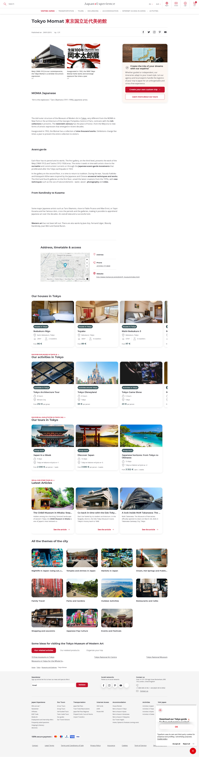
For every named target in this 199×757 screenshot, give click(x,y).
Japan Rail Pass (78, 706)
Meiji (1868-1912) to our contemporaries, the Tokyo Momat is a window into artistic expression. (48, 74)
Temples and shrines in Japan (80, 571)
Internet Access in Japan (133, 11)
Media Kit (35, 717)
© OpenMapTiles (68, 279)
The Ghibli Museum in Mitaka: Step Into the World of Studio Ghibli (52, 513)
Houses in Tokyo (41, 327)
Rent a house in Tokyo (120, 709)
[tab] (44, 650)
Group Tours (61, 709)
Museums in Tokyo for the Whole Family (48, 661)
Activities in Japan (148, 706)
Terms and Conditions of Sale (72, 745)
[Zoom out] (87, 263)
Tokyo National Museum (156, 657)
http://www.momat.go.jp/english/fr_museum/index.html (118, 277)
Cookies (125, 745)
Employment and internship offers (42, 720)
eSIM (98, 709)
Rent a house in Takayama (121, 717)
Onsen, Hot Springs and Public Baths (152, 571)
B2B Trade (35, 714)
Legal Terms (49, 745)
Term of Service (140, 745)
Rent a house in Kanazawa (121, 714)
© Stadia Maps (58, 279)
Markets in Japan (109, 571)
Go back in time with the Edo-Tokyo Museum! (97, 513)
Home (33, 667)
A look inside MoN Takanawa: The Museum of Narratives (141, 513)
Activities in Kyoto (148, 711)
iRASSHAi (35, 728)
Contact (35, 745)
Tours (81, 11)
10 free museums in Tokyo (43, 657)
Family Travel (38, 601)
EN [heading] (150, 4)
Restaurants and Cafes (147, 601)
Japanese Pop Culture (77, 631)
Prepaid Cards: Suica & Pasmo (83, 714)
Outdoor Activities (110, 601)
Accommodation (110, 11)
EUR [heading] (157, 4)
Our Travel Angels (118, 720)
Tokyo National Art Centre (105, 657)
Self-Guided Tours (63, 711)
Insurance (111, 745)
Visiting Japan (47, 11)
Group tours (39, 450)
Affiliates (34, 711)
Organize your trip (94, 650)
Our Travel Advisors (63, 720)
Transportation (66, 11)
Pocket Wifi (100, 711)
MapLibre (50, 279)
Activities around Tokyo (88, 387)
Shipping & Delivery (38, 725)
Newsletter (35, 709)
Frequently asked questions (40, 722)
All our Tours (61, 706)
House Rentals (117, 706)
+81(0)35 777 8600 (103, 266)
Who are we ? (36, 706)
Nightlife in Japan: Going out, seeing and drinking (47, 571)
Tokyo (83, 118)
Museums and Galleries (49, 667)
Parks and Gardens (75, 601)
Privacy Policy (95, 745)
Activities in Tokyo (41, 387)
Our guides (60, 717)
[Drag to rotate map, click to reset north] (87, 266)
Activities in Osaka (148, 714)
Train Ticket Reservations (81, 709)
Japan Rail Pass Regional (81, 711)
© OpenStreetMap (79, 279)
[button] (65, 265)
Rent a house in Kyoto (119, 711)
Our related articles (43, 650)
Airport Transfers (79, 717)
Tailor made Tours (63, 714)
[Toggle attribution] (87, 279)
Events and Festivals (111, 631)
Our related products (69, 650)
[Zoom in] (87, 259)
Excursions (93, 11)
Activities (153, 11)
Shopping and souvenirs (43, 631)
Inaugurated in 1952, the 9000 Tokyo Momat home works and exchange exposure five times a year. (81, 74)
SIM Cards (100, 706)
